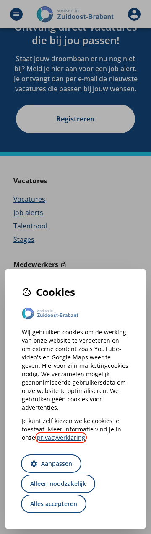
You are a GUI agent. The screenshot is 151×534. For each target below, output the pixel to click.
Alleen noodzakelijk (58, 484)
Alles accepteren (53, 504)
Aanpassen (51, 463)
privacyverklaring (61, 438)
